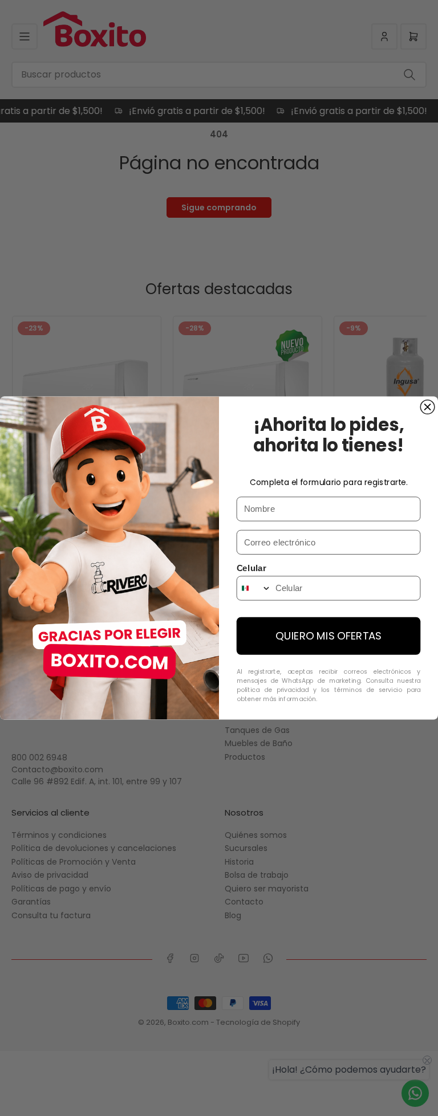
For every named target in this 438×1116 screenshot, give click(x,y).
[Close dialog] (427, 407)
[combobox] (254, 588)
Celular (251, 568)
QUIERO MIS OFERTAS (328, 636)
